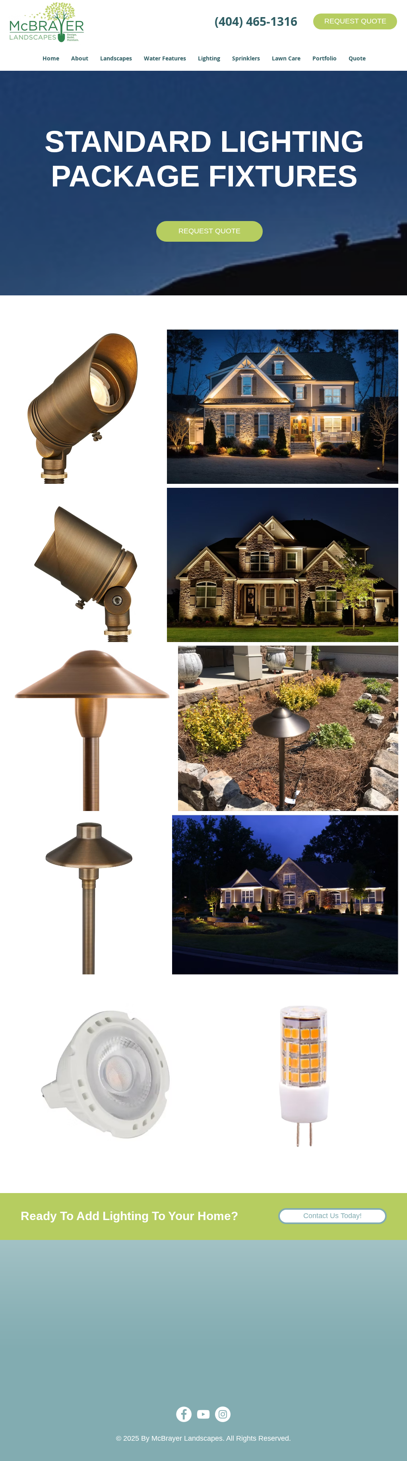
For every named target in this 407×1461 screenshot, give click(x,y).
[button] (79, 58)
